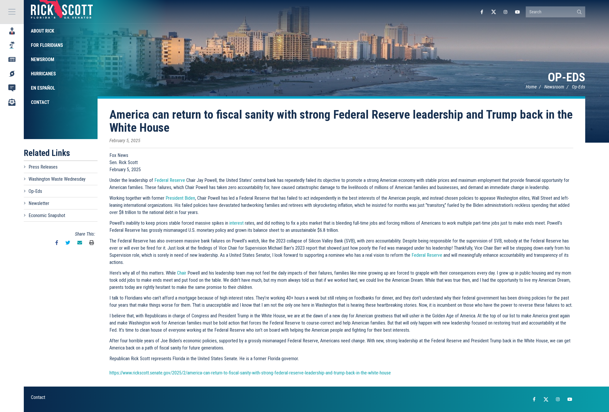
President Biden (180, 198)
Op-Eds (566, 77)
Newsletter (39, 203)
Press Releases (43, 167)
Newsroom (554, 87)
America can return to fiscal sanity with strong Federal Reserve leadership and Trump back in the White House (341, 121)
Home (531, 87)
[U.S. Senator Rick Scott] (62, 12)
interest (236, 223)
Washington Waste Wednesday (57, 179)
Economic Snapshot (47, 215)
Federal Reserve (169, 180)
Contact (38, 397)
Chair (181, 273)
